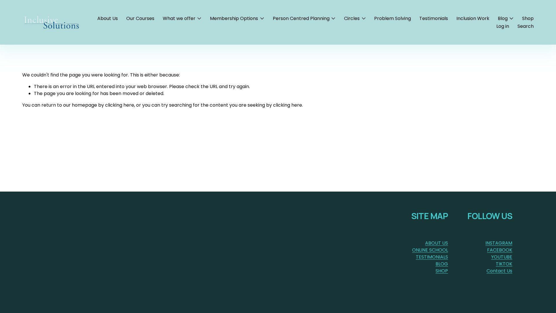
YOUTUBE (501, 257)
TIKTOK (504, 264)
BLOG (442, 264)
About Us (107, 18)
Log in (502, 26)
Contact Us (499, 270)
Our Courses (140, 18)
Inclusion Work (472, 18)
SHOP (442, 270)
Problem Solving (392, 18)
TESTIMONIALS (432, 257)
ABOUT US (436, 243)
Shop (528, 18)
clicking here (119, 105)
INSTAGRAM (498, 243)
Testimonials (433, 18)
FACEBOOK (499, 250)
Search (525, 26)
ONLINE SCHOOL (430, 250)
